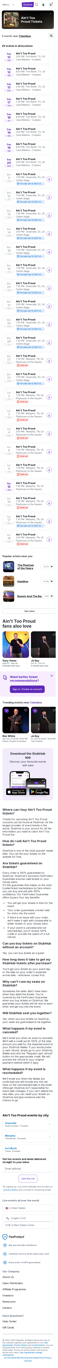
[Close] (51, 675)
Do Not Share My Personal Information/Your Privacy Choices (28, 1359)
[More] (50, 13)
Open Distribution (12, 1283)
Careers (7, 1307)
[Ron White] (15, 725)
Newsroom (8, 1301)
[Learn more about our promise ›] (13, 1236)
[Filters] (51, 35)
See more (29, 611)
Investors (7, 1295)
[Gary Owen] (15, 649)
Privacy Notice (20, 1345)
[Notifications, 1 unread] (50, 4)
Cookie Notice (38, 1345)
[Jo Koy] (44, 649)
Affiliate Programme (14, 1289)
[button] (10, 4)
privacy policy (11, 1189)
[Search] (36, 4)
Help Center (9, 1321)
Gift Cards (8, 1327)
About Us (8, 1277)
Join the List (28, 1178)
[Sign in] (43, 4)
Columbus (25, 36)
